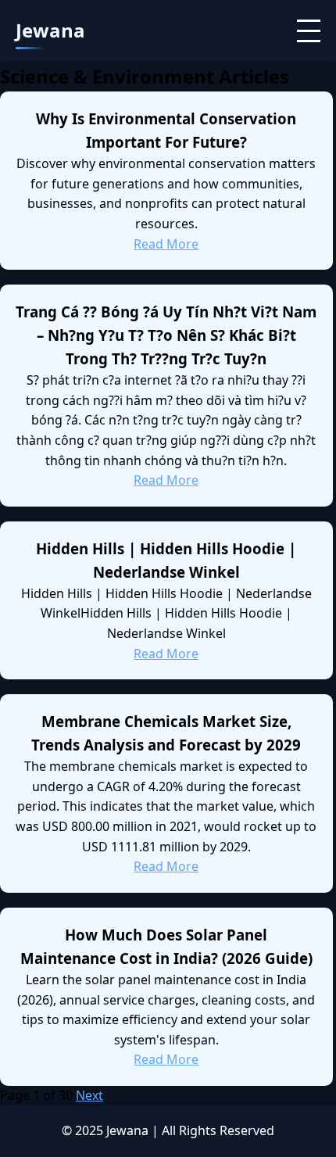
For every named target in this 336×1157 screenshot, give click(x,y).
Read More (166, 244)
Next (89, 1095)
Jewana (50, 30)
